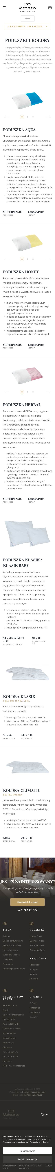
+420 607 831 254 (27, 910)
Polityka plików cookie (9, 1166)
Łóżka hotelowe (10, 950)
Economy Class (37, 950)
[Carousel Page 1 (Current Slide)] (22, 117)
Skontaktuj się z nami (27, 902)
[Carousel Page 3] (33, 117)
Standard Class (37, 945)
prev (6, 116)
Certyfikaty (8, 959)
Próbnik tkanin (10, 1005)
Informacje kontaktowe (14, 968)
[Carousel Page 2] (27, 117)
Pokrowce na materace (14, 1065)
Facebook (34, 964)
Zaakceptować (27, 1151)
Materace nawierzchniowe (10, 1049)
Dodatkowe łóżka (11, 1028)
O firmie (6, 936)
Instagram (34, 969)
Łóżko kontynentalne (13, 941)
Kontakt (33, 1017)
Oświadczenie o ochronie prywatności (30, 1166)
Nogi (5, 1010)
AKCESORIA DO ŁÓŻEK (25, 26)
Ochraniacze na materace (10, 1058)
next (48, 116)
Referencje (8, 964)
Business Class (37, 941)
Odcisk (49, 1165)
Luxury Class (36, 936)
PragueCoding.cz (34, 1095)
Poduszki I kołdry (11, 1024)
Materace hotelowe (12, 945)
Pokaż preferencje (27, 1159)
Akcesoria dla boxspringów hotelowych (9, 1038)
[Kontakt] (49, 7)
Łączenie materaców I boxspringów (13, 1017)
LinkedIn (34, 978)
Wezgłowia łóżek (11, 954)
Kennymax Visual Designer (34, 1092)
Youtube (34, 974)
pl (47, 1114)
